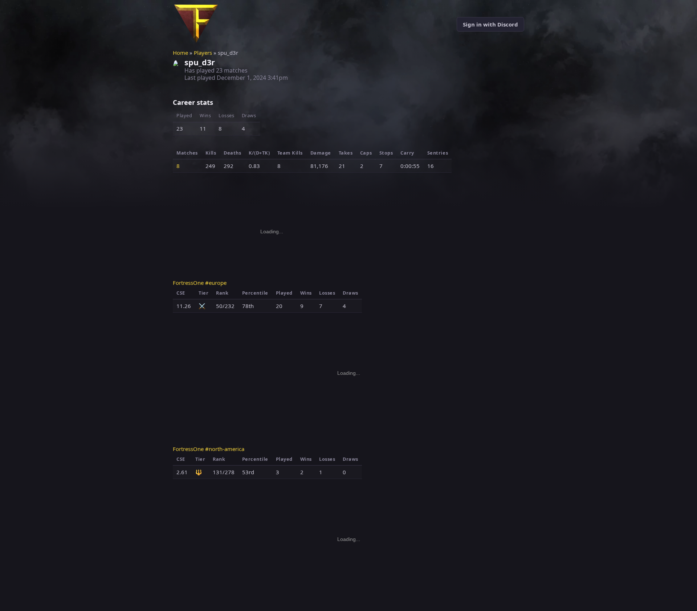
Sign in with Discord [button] (490, 24)
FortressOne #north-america (208, 448)
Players (203, 52)
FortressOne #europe (200, 282)
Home (180, 52)
